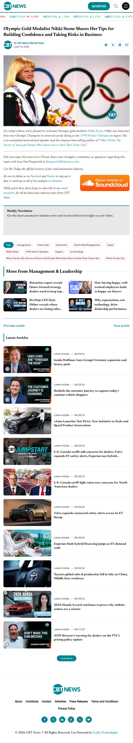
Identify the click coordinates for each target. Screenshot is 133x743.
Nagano (59, 252)
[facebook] (44, 719)
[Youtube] (89, 719)
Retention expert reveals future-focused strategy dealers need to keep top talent (46, 287)
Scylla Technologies (105, 732)
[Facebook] (106, 45)
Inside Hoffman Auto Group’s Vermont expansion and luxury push (90, 362)
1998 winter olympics (36, 252)
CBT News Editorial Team (30, 43)
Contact (46, 701)
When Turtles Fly (115, 258)
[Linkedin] (120, 45)
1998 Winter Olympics (95, 135)
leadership (43, 245)
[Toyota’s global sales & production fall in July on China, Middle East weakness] (27, 573)
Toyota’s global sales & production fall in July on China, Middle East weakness (91, 576)
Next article (122, 326)
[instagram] (53, 719)
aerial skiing (76, 252)
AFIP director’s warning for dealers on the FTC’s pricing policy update (87, 637)
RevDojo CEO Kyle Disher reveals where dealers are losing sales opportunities (44, 305)
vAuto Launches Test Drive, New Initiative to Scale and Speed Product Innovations (91, 423)
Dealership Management (87, 245)
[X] (113, 45)
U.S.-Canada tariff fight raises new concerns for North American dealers (90, 484)
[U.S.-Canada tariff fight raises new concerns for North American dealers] (27, 482)
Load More (67, 658)
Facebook (35, 176)
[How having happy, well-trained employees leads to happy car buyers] (80, 287)
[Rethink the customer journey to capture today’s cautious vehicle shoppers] (27, 390)
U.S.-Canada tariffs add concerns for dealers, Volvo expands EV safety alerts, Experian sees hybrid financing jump (88, 454)
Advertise (60, 701)
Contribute (32, 701)
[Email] (127, 45)
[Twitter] (80, 719)
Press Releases (78, 701)
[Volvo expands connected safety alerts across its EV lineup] (27, 512)
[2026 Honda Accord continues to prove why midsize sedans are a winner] (27, 604)
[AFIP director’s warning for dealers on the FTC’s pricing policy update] (27, 634)
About (18, 701)
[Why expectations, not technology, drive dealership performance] (80, 304)
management (24, 245)
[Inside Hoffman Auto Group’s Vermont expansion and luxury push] (27, 359)
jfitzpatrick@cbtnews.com (62, 161)
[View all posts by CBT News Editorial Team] (8, 45)
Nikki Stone (95, 131)
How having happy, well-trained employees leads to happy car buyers (111, 287)
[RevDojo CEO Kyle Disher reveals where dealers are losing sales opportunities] (15, 304)
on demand (54, 181)
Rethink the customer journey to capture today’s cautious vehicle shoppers (86, 393)
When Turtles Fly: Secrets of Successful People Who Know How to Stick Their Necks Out (52, 258)
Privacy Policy (66, 708)
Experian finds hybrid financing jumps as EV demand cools (90, 546)
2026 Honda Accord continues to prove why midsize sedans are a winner (89, 607)
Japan (110, 245)
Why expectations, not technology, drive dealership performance (111, 305)
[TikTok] (71, 719)
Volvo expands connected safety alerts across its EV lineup (88, 515)
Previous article (14, 326)
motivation (61, 245)
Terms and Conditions (104, 701)
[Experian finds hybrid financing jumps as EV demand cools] (27, 543)
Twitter (51, 176)
